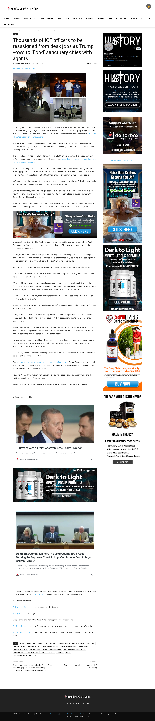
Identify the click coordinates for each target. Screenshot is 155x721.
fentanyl (52, 643)
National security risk (20, 649)
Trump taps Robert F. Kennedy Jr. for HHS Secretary (80, 666)
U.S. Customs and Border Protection (25, 655)
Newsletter (120, 18)
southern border (19, 652)
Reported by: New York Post (25, 68)
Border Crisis (31, 643)
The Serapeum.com (21, 632)
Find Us (16, 18)
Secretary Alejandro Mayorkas (51, 649)
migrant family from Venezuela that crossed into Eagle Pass (42, 362)
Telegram (17, 613)
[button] (150, 18)
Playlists (62, 18)
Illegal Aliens (90, 643)
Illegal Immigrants (19, 646)
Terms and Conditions (67, 714)
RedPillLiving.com (20, 626)
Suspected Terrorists (47, 652)
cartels (40, 643)
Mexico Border (83, 646)
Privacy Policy (54, 714)
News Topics (29, 18)
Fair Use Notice (82, 714)
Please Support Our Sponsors (122, 160)
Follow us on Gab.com (22, 607)
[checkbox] (148, 6)
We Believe (77, 18)
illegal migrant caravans (68, 646)
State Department (33, 652)
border (22, 643)
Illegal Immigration (34, 646)
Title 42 (68, 652)
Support (90, 18)
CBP (46, 643)
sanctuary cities (35, 649)
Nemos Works (46, 18)
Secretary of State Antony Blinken (74, 649)
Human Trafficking (78, 643)
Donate (100, 18)
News (21, 31)
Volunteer (9, 24)
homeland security (64, 643)
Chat (109, 18)
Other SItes (135, 18)
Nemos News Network (22, 63)
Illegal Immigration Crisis (50, 646)
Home (6, 18)
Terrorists (60, 652)
